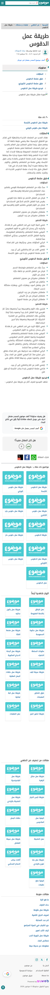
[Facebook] (47, 960)
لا (21, 446)
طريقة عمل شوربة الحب (39, 936)
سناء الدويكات (20, 50)
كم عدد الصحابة (42, 920)
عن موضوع (28, 965)
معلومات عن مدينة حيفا (39, 946)
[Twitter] (42, 960)
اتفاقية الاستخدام (42, 970)
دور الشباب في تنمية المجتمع (36, 925)
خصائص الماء (43, 941)
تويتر (20, 457)
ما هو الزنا (44, 900)
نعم (28, 446)
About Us (45, 975)
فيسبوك (27, 457)
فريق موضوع (27, 975)
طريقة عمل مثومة (41, 910)
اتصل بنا (46, 965)
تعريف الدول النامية (40, 915)
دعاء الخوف (44, 905)
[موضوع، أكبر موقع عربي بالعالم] (44, 3)
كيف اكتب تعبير (42, 930)
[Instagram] (37, 960)
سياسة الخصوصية (25, 970)
